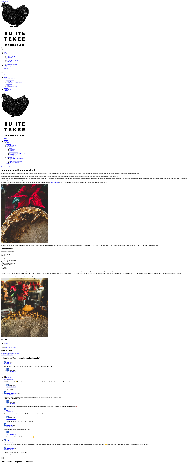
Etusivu (5, 52)
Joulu (7, 62)
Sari (7, 410)
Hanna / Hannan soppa (12, 393)
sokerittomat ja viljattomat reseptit (14, 60)
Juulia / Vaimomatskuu (12, 377)
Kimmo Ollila (9, 425)
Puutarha (6, 68)
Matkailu (8, 164)
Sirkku (8, 440)
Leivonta (8, 59)
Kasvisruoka (9, 61)
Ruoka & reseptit (10, 146)
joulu (6, 347)
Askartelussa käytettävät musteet (17, 158)
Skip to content (4, 1)
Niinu (7, 362)
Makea (14, 347)
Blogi (7, 142)
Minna (5, 53)
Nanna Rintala (10, 448)
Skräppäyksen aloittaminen (15, 161)
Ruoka (5, 55)
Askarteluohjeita (7, 66)
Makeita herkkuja (10, 56)
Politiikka (6, 65)
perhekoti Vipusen (54, 182)
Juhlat (10, 160)
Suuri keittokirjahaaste (11, 64)
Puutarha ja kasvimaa (11, 145)
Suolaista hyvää (10, 57)
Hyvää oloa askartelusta (15, 162)
